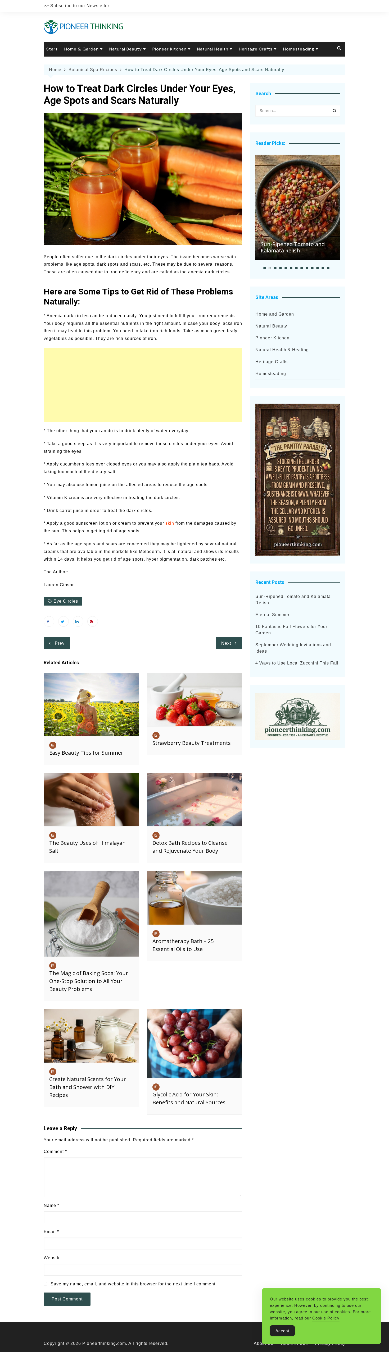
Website (52, 1258)
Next (226, 643)
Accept (282, 1330)
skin (169, 523)
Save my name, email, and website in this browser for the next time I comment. (134, 1284)
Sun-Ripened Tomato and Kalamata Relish (293, 247)
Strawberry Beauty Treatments (191, 742)
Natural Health (212, 49)
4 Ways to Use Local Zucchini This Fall (296, 663)
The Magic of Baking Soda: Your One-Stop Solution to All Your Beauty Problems (88, 981)
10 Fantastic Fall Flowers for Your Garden (291, 629)
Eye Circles (65, 601)
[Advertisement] (143, 385)
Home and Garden (274, 314)
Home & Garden (81, 49)
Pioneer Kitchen (169, 49)
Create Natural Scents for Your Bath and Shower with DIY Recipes (87, 1087)
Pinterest (92, 621)
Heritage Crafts (256, 49)
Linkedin (78, 621)
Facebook (49, 621)
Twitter (63, 621)
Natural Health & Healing (282, 350)
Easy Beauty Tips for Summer (86, 752)
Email (51, 1231)
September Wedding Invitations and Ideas (293, 648)
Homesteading (298, 49)
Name (51, 1205)
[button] (264, 268)
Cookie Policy (326, 1318)
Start (52, 49)
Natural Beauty (125, 49)
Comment (55, 1151)
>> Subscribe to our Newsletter (76, 5)
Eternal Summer (272, 614)
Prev (60, 643)
